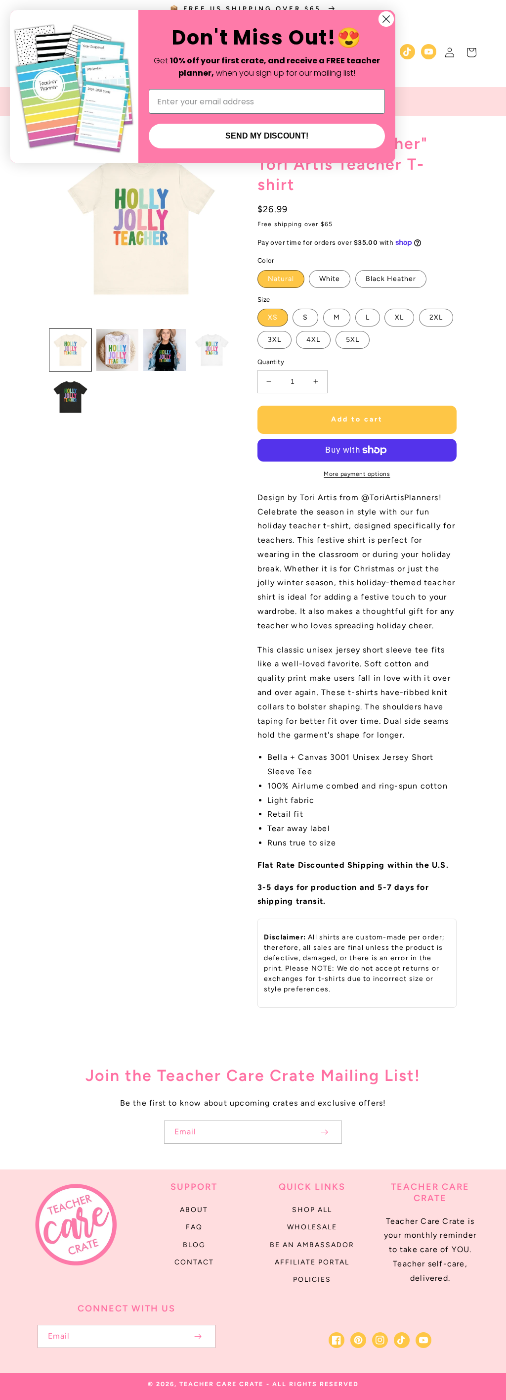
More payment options (357, 473)
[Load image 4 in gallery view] (212, 350)
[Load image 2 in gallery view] (117, 350)
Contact (194, 1262)
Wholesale (312, 1227)
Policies (312, 1279)
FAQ (194, 1227)
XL (399, 317)
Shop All (312, 1210)
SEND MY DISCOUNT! (266, 136)
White (329, 279)
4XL (313, 339)
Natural (281, 279)
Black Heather (391, 279)
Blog (194, 1245)
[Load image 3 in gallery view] (164, 350)
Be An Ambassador (312, 1245)
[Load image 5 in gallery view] (70, 397)
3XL (274, 339)
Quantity (270, 362)
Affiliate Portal (312, 1262)
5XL (352, 339)
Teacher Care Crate (221, 1384)
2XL (436, 317)
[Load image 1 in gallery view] (70, 350)
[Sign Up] (324, 1132)
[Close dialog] (386, 19)
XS (273, 317)
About (194, 1210)
